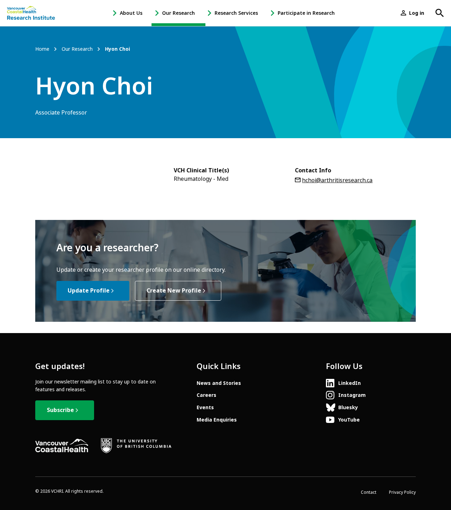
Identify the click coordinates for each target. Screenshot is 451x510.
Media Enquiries (217, 419)
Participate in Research (306, 13)
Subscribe (60, 410)
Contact (368, 492)
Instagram (352, 395)
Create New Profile (174, 291)
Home (42, 49)
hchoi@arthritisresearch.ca (337, 180)
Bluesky (348, 407)
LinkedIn (349, 383)
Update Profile (89, 291)
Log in (416, 13)
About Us (131, 13)
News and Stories (219, 383)
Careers (206, 395)
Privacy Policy (402, 492)
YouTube (349, 419)
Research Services (236, 13)
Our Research (178, 13)
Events (205, 407)
